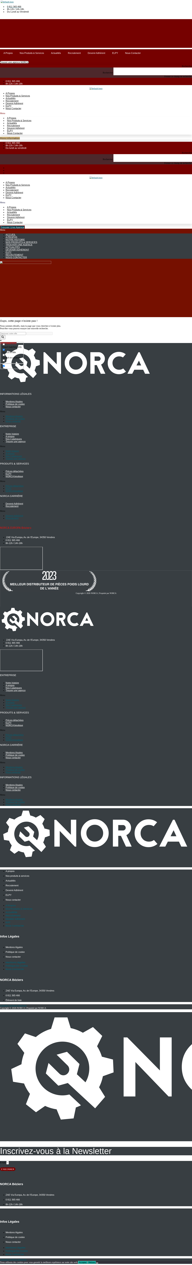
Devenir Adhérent (96, 53)
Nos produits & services (32, 53)
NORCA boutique (14, 476)
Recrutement (74, 53)
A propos (8, 53)
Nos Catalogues (14, 439)
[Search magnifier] (2, 337)
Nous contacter (133, 53)
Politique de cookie (15, 404)
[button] (96, 66)
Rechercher (108, 72)
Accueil (11, 234)
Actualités (56, 53)
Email (3, 1162)
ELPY (115, 53)
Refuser (92, 1262)
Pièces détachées (14, 471)
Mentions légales (14, 401)
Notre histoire (15, 240)
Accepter (82, 1262)
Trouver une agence (19, 245)
